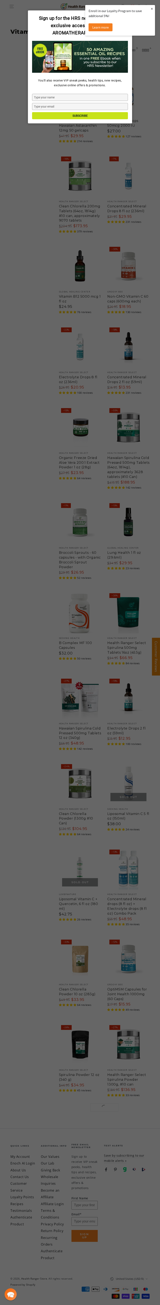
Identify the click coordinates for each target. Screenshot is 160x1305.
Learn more (100, 27)
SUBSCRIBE (80, 115)
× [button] (152, 8)
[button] (11, 1294)
